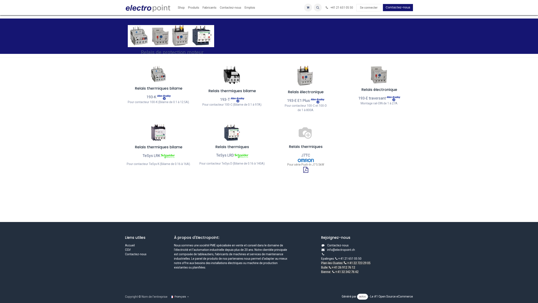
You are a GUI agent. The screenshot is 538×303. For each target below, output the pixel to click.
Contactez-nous (398, 7)
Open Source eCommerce (395, 296)
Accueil (130, 245)
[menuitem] (181, 8)
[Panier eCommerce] (308, 8)
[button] (318, 8)
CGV (128, 249)
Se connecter (369, 7)
